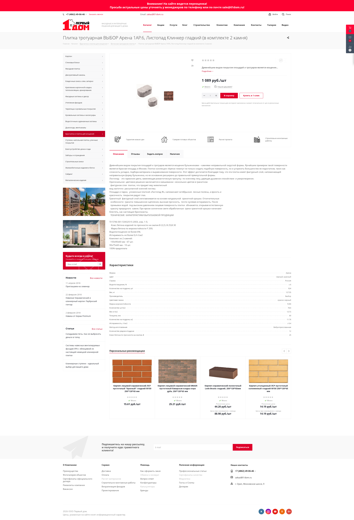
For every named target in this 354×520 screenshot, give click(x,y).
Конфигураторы (148, 482)
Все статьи (97, 328)
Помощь (144, 464)
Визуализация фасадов (113, 486)
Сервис (106, 464)
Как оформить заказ (150, 471)
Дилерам (183, 486)
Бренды (144, 490)
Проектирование (110, 490)
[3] (208, 60)
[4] (211, 60)
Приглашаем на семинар (78, 286)
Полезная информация (191, 464)
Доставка (106, 471)
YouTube (275, 511)
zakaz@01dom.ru (155, 14)
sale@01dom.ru (233, 7)
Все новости (96, 278)
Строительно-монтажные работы (119, 482)
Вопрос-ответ (147, 478)
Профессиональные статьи (193, 471)
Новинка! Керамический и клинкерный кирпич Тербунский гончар (81, 301)
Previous (284, 351)
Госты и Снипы (186, 482)
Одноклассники (282, 511)
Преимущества (70, 471)
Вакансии (68, 489)
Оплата (105, 474)
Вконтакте (261, 511)
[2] (205, 60)
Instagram (268, 511)
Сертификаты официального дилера (77, 480)
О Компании (70, 464)
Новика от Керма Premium (78, 316)
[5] (213, 60)
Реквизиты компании (74, 485)
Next (289, 351)
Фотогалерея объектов (74, 474)
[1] (203, 60)
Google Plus (289, 511)
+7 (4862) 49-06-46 (75, 14)
